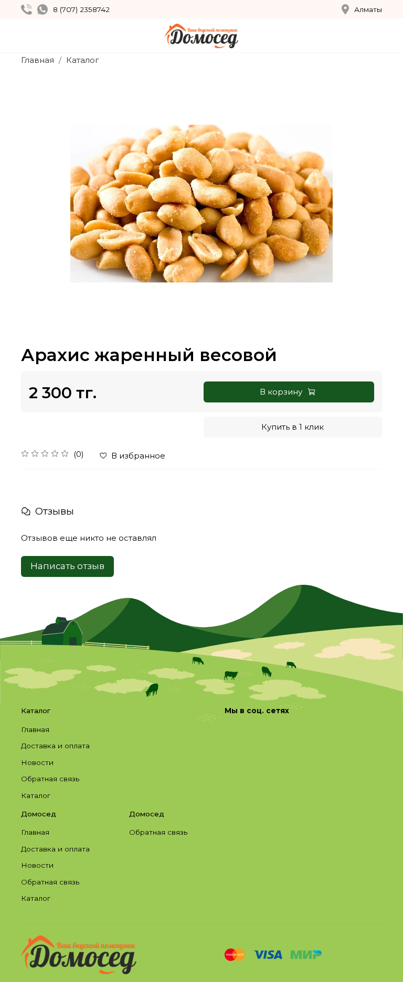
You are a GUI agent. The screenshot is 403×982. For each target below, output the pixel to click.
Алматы (368, 9)
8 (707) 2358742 (81, 9)
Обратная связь (50, 778)
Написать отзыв (67, 566)
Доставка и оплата (55, 745)
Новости (37, 762)
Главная (37, 60)
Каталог (82, 60)
